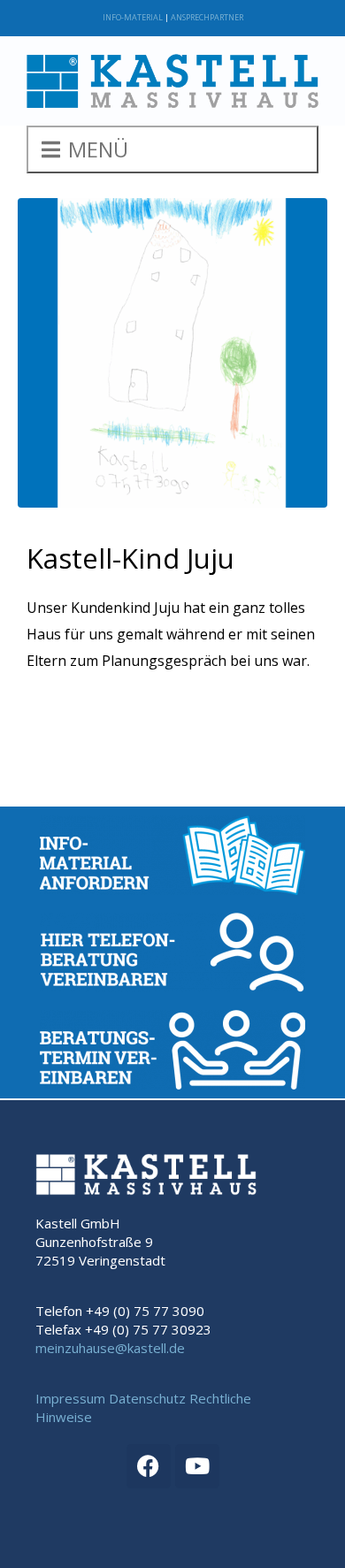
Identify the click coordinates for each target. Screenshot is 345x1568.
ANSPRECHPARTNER (207, 17)
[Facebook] (148, 1466)
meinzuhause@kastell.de (110, 1348)
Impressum (70, 1398)
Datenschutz (147, 1398)
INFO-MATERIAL (133, 17)
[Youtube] (197, 1466)
